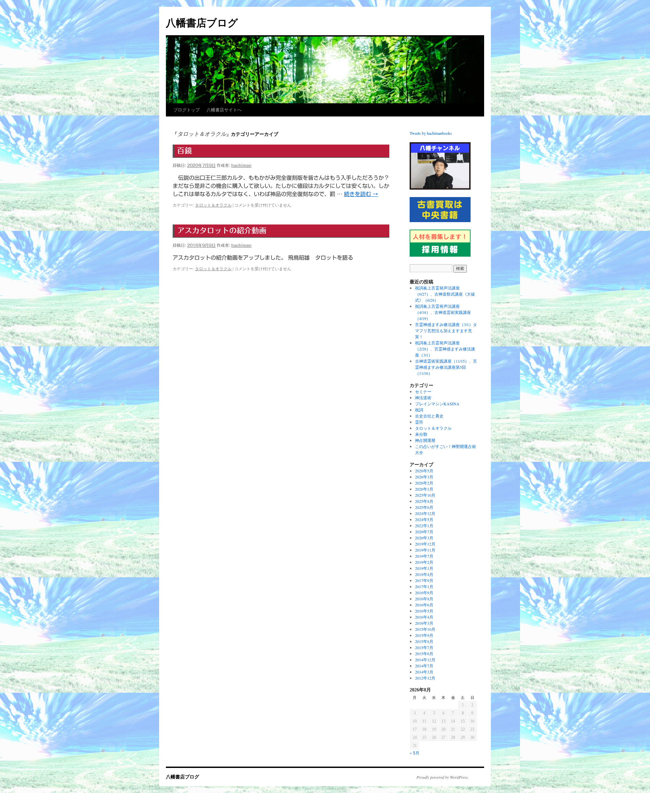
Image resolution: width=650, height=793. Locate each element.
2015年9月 (424, 635)
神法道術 (423, 397)
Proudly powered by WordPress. (442, 777)
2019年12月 (425, 543)
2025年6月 (424, 507)
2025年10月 (425, 495)
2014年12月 (425, 659)
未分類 (421, 434)
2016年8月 (424, 598)
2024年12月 (425, 513)
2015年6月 (424, 653)
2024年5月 (424, 519)
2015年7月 (424, 647)
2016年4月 (424, 617)
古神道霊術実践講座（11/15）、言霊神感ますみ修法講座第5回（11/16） (446, 367)
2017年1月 (424, 586)
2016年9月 (424, 592)
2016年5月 (424, 611)
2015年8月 (424, 641)
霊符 (419, 422)
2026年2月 (424, 483)
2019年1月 (424, 568)
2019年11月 (425, 550)
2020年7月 (424, 531)
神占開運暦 (425, 440)
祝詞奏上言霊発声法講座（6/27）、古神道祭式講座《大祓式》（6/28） (445, 294)
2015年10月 (425, 629)
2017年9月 (424, 580)
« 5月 (414, 752)
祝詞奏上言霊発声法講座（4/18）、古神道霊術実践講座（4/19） (443, 312)
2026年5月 (424, 470)
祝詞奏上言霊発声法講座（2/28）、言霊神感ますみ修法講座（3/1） (445, 349)
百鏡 (184, 150)
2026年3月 (424, 476)
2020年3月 (424, 537)
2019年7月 (424, 556)
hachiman (241, 165)
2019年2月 (424, 562)
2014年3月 (424, 671)
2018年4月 (424, 574)
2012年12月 (425, 678)
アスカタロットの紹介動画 (221, 230)
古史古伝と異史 (429, 416)
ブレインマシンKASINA (437, 403)
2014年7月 (424, 665)
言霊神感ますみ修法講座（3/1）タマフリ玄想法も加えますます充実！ (446, 330)
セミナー (423, 391)
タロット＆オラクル (213, 205)
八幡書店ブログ (202, 22)
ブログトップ (186, 109)
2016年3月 (424, 623)
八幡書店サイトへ (224, 109)
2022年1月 (424, 525)
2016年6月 (424, 604)
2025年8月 (424, 501)
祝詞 (419, 409)
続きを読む (361, 194)
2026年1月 (424, 489)
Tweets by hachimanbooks (431, 133)
